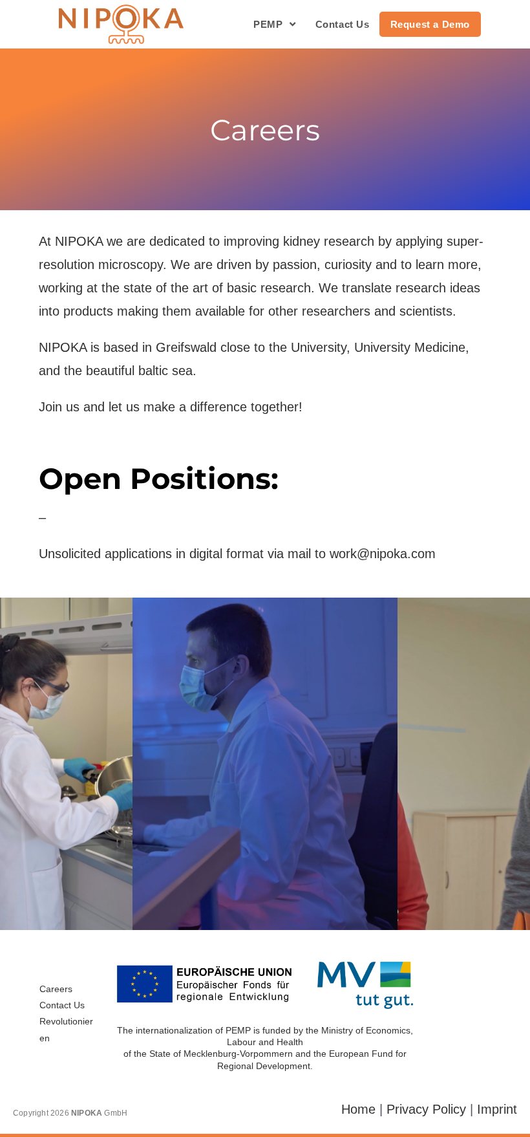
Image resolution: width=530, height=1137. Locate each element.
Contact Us (62, 1005)
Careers (55, 989)
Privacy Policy (426, 1109)
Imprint (497, 1109)
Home (358, 1109)
